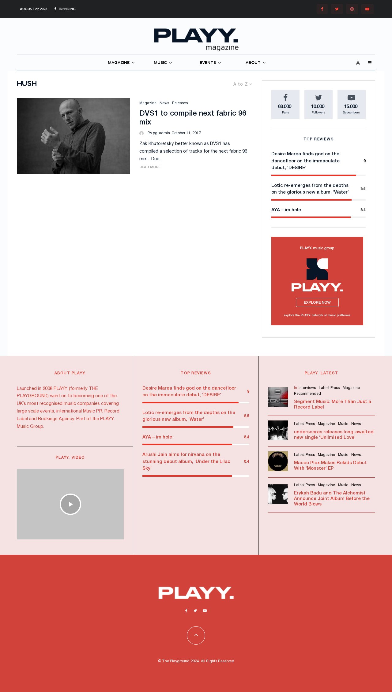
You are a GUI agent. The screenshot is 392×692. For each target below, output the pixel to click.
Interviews (307, 388)
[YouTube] (367, 9)
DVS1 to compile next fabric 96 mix (192, 118)
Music (343, 424)
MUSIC (160, 63)
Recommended (307, 393)
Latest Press (329, 388)
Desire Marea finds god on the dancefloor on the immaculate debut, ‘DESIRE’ (305, 161)
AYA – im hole (286, 210)
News (164, 103)
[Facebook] (322, 9)
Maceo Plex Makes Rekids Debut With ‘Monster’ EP (330, 466)
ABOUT (253, 63)
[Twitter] (337, 9)
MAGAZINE (119, 63)
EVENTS (208, 63)
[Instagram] (352, 9)
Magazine (147, 103)
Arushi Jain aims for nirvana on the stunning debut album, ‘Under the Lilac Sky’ (186, 462)
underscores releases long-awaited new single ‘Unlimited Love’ (334, 435)
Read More (149, 167)
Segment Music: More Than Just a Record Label (332, 404)
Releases (180, 103)
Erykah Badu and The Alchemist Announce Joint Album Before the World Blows (332, 498)
